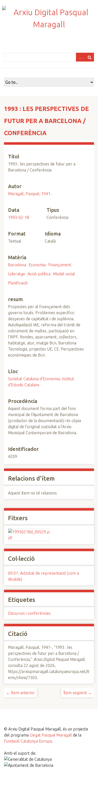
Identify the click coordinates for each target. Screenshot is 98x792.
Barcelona (17, 264)
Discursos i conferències (29, 613)
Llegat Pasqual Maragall (51, 735)
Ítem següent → (77, 692)
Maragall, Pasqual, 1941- (30, 193)
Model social (64, 274)
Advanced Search (80, 57)
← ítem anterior (20, 692)
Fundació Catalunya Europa (28, 741)
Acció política (39, 274)
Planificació (18, 283)
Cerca (89, 57)
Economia (37, 264)
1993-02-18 (18, 217)
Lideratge (16, 274)
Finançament (59, 264)
